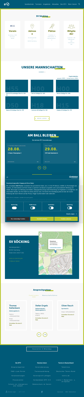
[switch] (32, 208)
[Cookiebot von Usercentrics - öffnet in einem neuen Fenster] (70, 177)
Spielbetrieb (29, 4)
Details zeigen (70, 214)
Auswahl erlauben (42, 219)
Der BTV (63, 4)
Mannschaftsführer (50, 295)
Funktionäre (34, 295)
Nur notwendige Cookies (18, 219)
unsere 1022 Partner (17, 185)
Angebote (46, 4)
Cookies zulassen (66, 219)
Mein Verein (72, 4)
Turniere (38, 4)
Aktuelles (55, 4)
